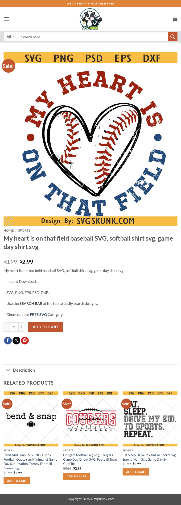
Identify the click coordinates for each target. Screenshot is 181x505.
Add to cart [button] (17, 480)
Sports (24, 230)
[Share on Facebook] (8, 341)
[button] (6, 19)
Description (24, 370)
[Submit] (172, 36)
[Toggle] (8, 371)
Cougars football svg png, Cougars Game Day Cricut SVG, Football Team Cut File (90, 459)
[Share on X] (16, 341)
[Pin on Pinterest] (25, 341)
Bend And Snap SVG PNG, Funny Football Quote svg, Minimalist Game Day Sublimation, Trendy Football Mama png (30, 461)
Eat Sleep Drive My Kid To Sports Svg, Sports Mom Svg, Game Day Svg (150, 457)
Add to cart (46, 327)
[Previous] (3, 442)
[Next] (177, 442)
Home (9, 230)
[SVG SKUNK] (90, 19)
